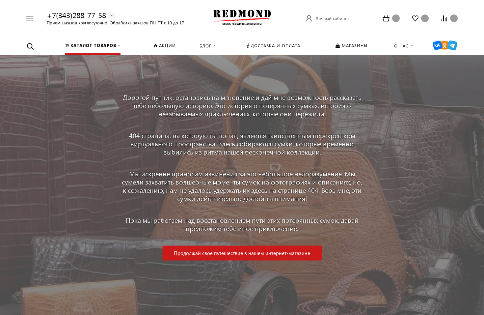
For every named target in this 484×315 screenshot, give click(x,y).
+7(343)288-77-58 (76, 15)
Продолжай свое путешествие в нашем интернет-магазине (242, 253)
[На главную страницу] (242, 17)
